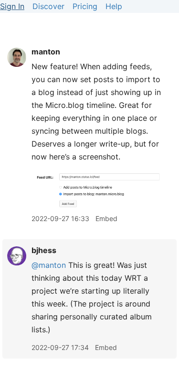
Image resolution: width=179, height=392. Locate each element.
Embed (106, 218)
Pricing (85, 6)
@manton (49, 265)
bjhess (44, 250)
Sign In (12, 6)
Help (113, 6)
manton (46, 51)
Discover (48, 6)
